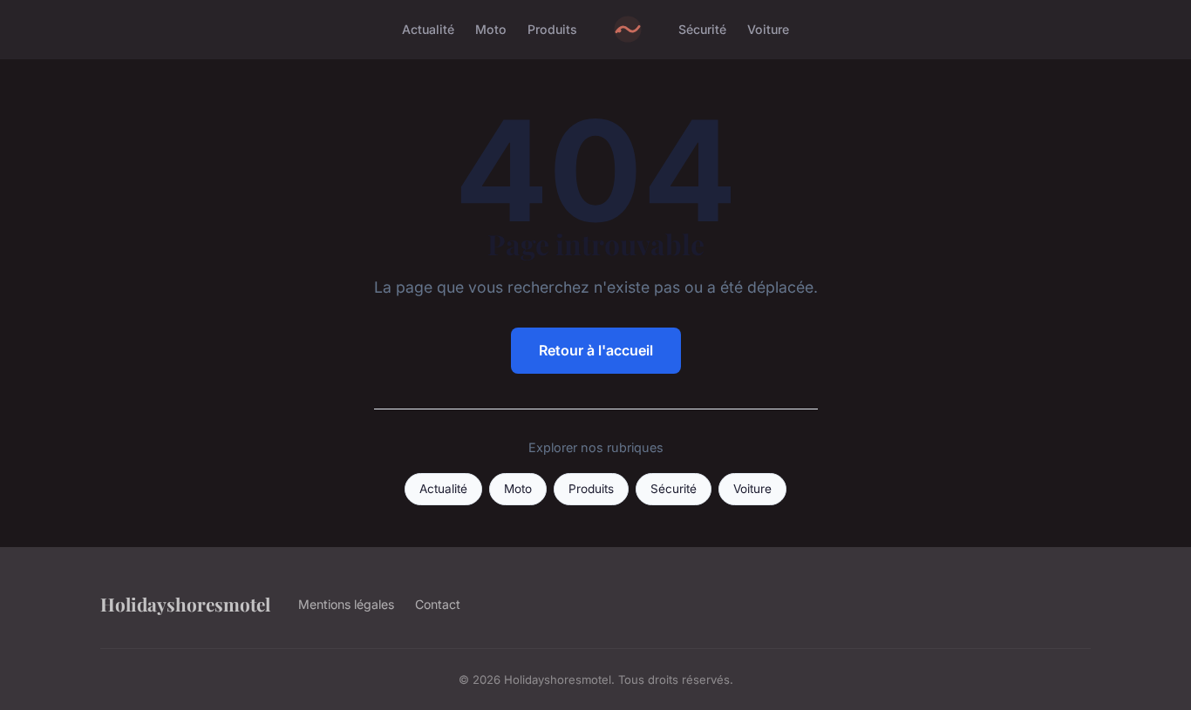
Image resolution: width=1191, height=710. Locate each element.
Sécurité (702, 29)
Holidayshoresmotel (185, 604)
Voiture (768, 29)
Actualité (428, 29)
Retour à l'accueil (596, 350)
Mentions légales (346, 604)
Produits (552, 29)
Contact (437, 604)
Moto (491, 29)
